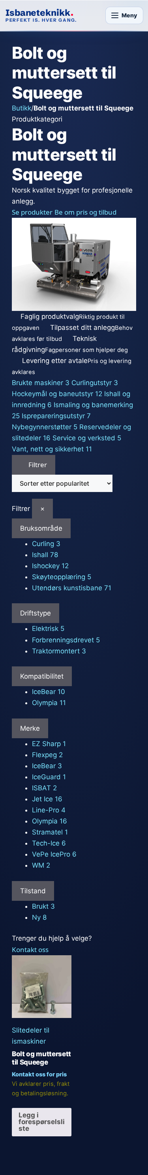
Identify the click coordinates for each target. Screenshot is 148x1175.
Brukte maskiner (40, 383)
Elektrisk (48, 628)
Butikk (21, 108)
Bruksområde (41, 528)
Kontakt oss (30, 949)
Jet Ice (47, 799)
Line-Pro (49, 810)
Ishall (45, 555)
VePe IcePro (54, 854)
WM (41, 865)
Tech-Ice (49, 843)
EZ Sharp (49, 744)
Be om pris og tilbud (85, 212)
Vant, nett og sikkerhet (52, 449)
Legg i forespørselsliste (42, 1121)
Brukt (43, 906)
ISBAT (44, 788)
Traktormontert (59, 651)
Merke (30, 728)
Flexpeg (47, 755)
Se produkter (32, 212)
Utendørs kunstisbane (71, 588)
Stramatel (50, 832)
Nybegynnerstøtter (44, 427)
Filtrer (37, 464)
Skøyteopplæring (61, 577)
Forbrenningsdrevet (66, 640)
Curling (46, 544)
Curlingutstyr (94, 383)
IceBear (48, 692)
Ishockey (50, 566)
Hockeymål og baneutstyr (57, 394)
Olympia (49, 703)
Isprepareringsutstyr (56, 416)
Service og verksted (86, 438)
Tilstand (33, 891)
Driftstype (35, 613)
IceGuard (49, 777)
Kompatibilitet (42, 676)
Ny (39, 917)
